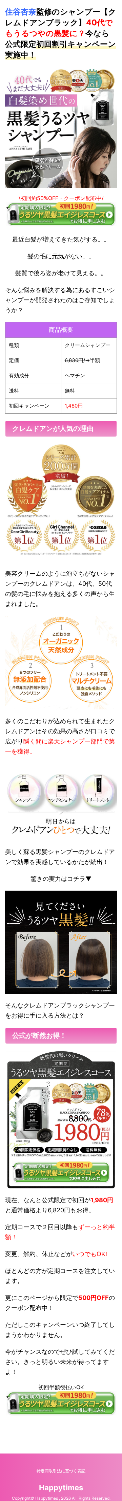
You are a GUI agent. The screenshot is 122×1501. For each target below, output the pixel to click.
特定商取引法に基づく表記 (61, 1470)
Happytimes (61, 1487)
